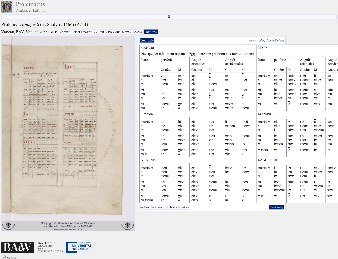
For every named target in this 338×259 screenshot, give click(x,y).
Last (136, 32)
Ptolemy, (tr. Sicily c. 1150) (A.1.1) (44, 24)
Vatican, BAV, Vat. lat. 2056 (24, 31)
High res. (150, 32)
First (101, 32)
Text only (147, 40)
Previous (114, 32)
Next (125, 32)
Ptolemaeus (30, 7)
